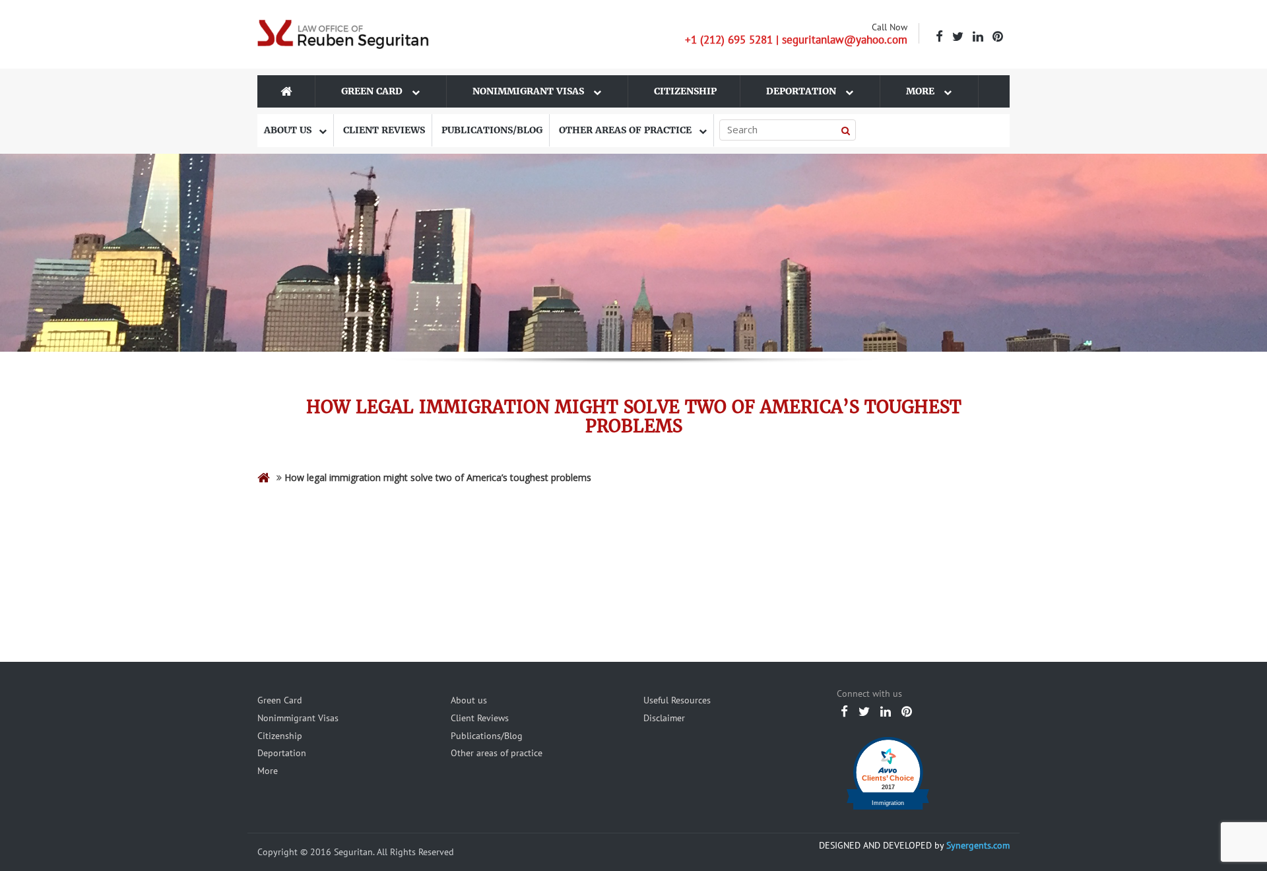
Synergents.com (978, 845)
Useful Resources (677, 700)
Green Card (373, 91)
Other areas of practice (626, 130)
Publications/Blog (491, 130)
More (921, 91)
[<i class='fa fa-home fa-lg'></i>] (263, 477)
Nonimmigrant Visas (529, 91)
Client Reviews (384, 130)
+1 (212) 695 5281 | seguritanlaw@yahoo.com (796, 39)
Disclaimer (664, 718)
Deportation (802, 91)
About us (289, 130)
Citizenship (685, 91)
